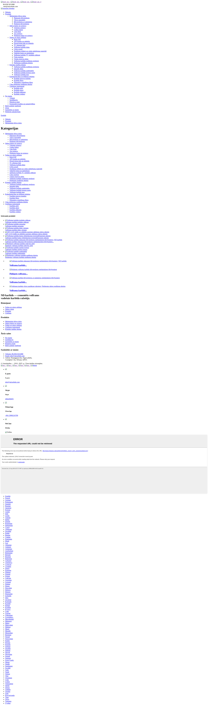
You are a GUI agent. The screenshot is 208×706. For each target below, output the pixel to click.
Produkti (8, 14)
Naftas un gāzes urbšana (18, 37)
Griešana (8, 313)
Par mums (8, 96)
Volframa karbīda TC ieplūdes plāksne (27, 55)
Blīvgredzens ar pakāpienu (23, 22)
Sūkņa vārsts (9, 309)
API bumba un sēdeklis (22, 41)
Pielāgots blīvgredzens (21, 24)
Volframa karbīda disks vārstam (16, 230)
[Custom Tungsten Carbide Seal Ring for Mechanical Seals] (33, 269)
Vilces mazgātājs (19, 20)
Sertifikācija (14, 100)
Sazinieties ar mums (12, 110)
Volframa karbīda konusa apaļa (24, 73)
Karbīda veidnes (19, 94)
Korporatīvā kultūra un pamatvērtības (22, 104)
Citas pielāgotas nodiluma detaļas (21, 84)
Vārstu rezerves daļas (21, 59)
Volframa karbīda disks (22, 47)
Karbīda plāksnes (20, 92)
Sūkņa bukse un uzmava (18, 26)
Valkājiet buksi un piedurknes (24, 53)
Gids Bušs (17, 32)
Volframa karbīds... (18, 265)
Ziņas (7, 108)
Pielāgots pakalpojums (12, 112)
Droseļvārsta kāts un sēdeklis (24, 43)
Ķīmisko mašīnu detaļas (18, 65)
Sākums (8, 12)
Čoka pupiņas (18, 57)
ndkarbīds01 (9, 399)
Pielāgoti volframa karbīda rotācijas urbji (19, 246)
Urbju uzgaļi (18, 49)
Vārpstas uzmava (20, 28)
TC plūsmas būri (19, 45)
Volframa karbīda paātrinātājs (24, 71)
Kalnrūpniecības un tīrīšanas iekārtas (22, 76)
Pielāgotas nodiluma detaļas (23, 63)
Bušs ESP (17, 39)
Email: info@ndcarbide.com (14, 356)
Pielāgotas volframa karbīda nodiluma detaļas (20, 257)
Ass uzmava (18, 34)
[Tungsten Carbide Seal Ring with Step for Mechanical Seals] (35, 278)
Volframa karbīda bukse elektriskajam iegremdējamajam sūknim (27, 238)
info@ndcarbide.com (12, 382)
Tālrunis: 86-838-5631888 (14, 354)
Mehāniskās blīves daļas (18, 16)
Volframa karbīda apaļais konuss (16, 249)
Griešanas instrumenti (17, 86)
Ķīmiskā (8, 311)
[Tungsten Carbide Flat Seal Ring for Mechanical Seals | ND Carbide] (38, 261)
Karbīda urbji (18, 88)
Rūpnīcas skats (15, 102)
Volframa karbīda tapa (21, 75)
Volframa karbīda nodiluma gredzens (26, 67)
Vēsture (12, 98)
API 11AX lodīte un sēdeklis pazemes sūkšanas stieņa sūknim (26, 234)
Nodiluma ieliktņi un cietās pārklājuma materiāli (30, 51)
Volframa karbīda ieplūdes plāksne (17, 222)
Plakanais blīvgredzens (21, 18)
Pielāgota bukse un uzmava (23, 35)
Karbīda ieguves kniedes (22, 78)
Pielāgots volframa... (19, 274)
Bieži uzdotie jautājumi (13, 106)
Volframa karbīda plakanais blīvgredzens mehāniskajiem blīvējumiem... (29, 242)
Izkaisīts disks (18, 69)
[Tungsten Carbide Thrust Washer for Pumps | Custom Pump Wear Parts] (37, 286)
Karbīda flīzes (18, 80)
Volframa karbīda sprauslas (14, 226)
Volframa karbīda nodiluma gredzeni (26, 61)
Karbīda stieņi (18, 90)
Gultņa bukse (18, 30)
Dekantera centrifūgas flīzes (23, 82)
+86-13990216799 (11, 415)
